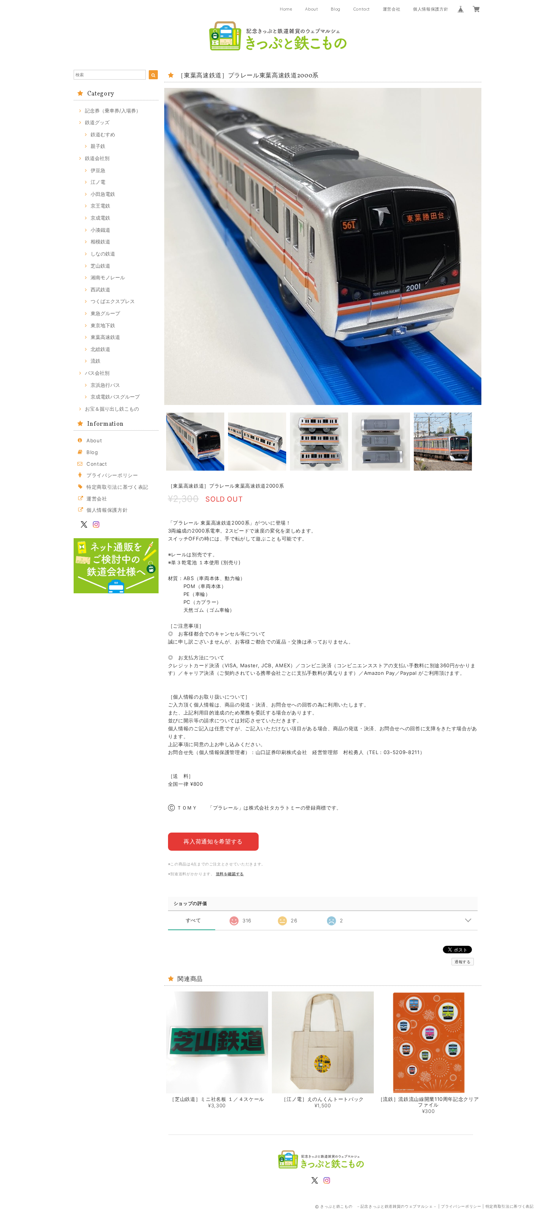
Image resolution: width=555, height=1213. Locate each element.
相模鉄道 (100, 242)
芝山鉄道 (100, 266)
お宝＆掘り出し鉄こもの (112, 409)
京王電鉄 (100, 206)
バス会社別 (97, 373)
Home (286, 9)
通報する (463, 961)
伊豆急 (98, 170)
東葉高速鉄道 (105, 337)
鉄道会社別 (97, 158)
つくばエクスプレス (113, 301)
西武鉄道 (100, 289)
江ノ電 (98, 182)
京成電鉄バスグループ (115, 397)
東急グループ (105, 313)
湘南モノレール (108, 277)
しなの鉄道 (103, 254)
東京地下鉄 (103, 325)
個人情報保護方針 (430, 9)
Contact (361, 9)
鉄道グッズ (97, 122)
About (311, 9)
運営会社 (392, 9)
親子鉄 (98, 146)
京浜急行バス (105, 385)
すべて (193, 920)
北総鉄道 (100, 349)
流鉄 (95, 361)
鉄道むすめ (103, 134)
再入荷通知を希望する (213, 841)
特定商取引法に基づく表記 (117, 487)
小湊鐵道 (100, 230)
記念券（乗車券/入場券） (113, 111)
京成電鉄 (100, 218)
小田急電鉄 (103, 194)
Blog (336, 9)
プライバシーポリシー (112, 475)
